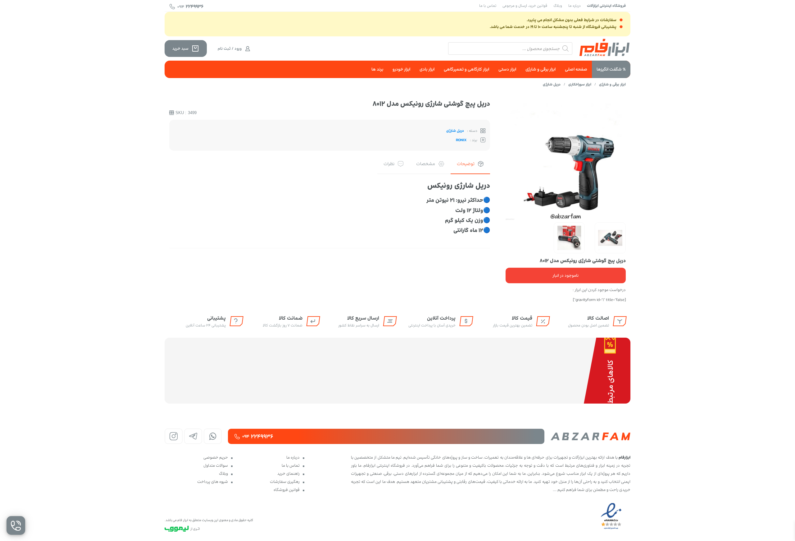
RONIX (461, 140)
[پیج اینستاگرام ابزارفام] (174, 436)
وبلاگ (557, 5)
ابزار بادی (427, 69)
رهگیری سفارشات (285, 481)
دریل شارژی (552, 84)
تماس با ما (487, 5)
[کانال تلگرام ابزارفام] (193, 436)
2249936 (190, 6)
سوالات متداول (215, 465)
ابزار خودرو (401, 69)
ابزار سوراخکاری (579, 84)
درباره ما (574, 5)
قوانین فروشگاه (287, 489)
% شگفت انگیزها (611, 69)
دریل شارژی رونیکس (458, 185)
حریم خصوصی (215, 457)
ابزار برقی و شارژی (540, 69)
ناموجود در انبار (565, 275)
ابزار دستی (507, 69)
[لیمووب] (177, 529)
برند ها (377, 69)
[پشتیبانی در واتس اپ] (213, 436)
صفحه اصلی (576, 69)
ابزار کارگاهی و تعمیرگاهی (466, 69)
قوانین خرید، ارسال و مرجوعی (524, 5)
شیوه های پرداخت (212, 481)
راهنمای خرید (288, 473)
